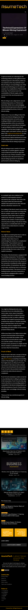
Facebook (5, 590)
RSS (4, 597)
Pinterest (5, 594)
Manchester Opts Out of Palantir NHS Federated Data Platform (14, 452)
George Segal (9, 32)
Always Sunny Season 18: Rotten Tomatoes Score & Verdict (11, 523)
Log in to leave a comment (14, 544)
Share (4, 598)
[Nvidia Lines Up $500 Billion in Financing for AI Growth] (14, 463)
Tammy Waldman (11, 495)
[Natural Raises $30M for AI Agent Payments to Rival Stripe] (14, 484)
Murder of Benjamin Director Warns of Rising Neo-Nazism (12, 507)
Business (4, 37)
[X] (5, 431)
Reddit (4, 595)
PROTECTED (7, 570)
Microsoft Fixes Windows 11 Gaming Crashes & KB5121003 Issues (12, 515)
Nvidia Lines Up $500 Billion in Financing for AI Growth (14, 472)
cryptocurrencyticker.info (15, 133)
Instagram (5, 592)
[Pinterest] (8, 431)
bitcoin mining (8, 358)
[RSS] (2, 597)
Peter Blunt (11, 475)
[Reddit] (2, 595)
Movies (3, 504)
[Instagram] (2, 592)
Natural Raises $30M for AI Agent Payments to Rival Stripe (14, 493)
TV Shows (3, 520)
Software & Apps (4, 512)
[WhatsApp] (11, 431)
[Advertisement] (14, 60)
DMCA (3, 570)
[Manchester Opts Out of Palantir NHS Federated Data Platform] (14, 443)
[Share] (2, 599)
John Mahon (11, 454)
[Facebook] (2, 431)
